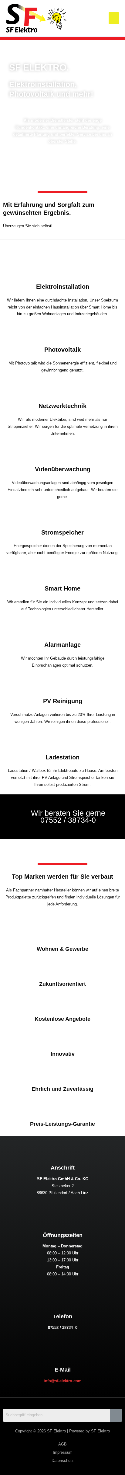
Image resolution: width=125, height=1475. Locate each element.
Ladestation (62, 757)
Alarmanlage (62, 644)
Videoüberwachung (62, 469)
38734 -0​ (69, 1327)
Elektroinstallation (62, 286)
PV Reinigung (62, 701)
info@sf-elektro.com (63, 1381)
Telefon (62, 1316)
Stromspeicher (62, 532)
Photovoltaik (62, 349)
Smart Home (62, 588)
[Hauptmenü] (114, 18)
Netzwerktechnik (62, 406)
